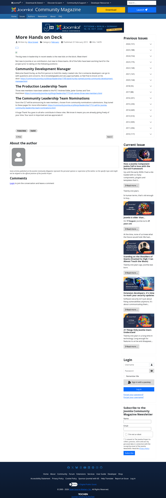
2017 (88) (130, 92)
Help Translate (107, 478)
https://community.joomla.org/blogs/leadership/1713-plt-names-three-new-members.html (63, 93)
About (53, 16)
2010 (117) (130, 134)
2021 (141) (130, 74)
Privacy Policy (144, 448)
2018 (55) (130, 86)
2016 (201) (130, 98)
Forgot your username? (134, 397)
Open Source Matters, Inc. (80, 489)
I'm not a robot (134, 434)
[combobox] (141, 3)
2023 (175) (130, 62)
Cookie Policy (71, 478)
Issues (22, 16)
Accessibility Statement (40, 478)
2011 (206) (130, 128)
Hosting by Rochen (83, 496)
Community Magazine (57, 9)
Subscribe (129, 453)
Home (13, 16)
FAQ (60, 16)
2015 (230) (130, 104)
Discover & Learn (55, 3)
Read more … (132, 185)
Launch (140, 9)
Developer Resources (100, 3)
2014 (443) (130, 110)
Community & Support (77, 3)
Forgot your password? (133, 394)
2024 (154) (130, 56)
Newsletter (42, 16)
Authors (31, 16)
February (55, 42)
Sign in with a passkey (141, 382)
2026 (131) (130, 44)
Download (111, 9)
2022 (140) (130, 68)
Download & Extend (34, 3)
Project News (21, 131)
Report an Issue (122, 478)
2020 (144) (130, 80)
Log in (138, 389)
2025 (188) (130, 50)
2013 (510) (130, 116)
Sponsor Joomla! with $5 (88, 478)
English (33, 131)
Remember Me (132, 376)
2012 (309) (130, 122)
